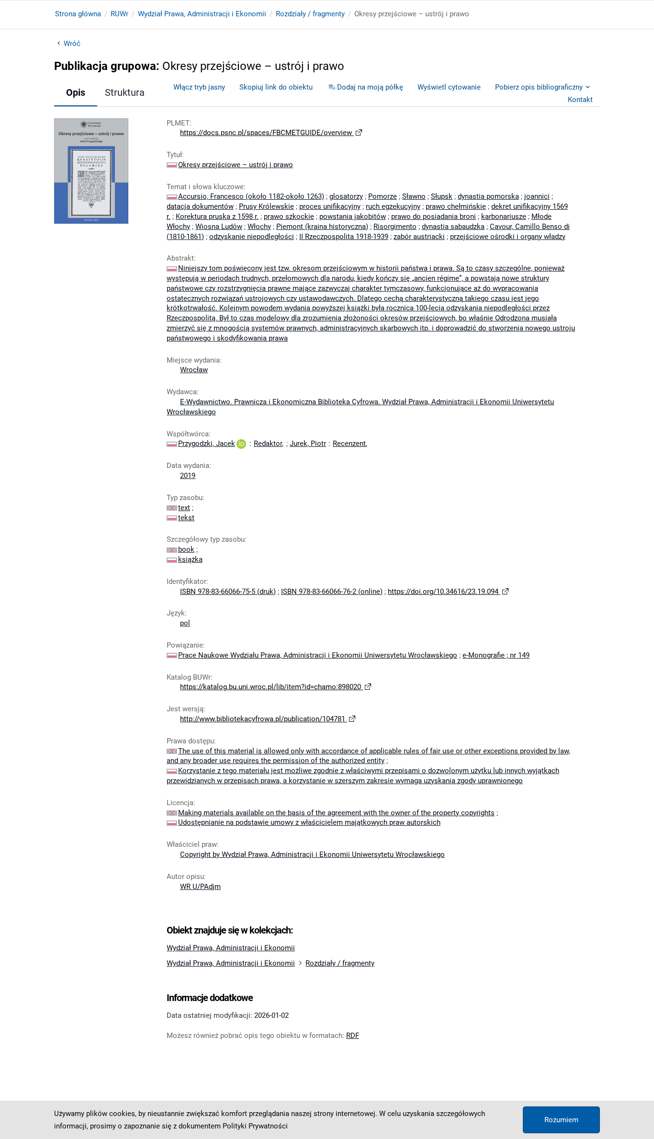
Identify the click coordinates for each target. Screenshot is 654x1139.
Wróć (72, 43)
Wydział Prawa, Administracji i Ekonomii (202, 14)
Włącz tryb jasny (199, 87)
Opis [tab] (75, 92)
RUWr (119, 14)
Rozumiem (561, 1120)
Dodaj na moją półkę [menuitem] (370, 87)
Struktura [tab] (125, 92)
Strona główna (78, 14)
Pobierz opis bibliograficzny (539, 87)
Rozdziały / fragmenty (310, 14)
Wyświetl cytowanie (449, 87)
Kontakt (580, 99)
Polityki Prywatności (255, 1126)
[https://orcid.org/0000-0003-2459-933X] (241, 443)
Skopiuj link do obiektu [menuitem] (276, 87)
